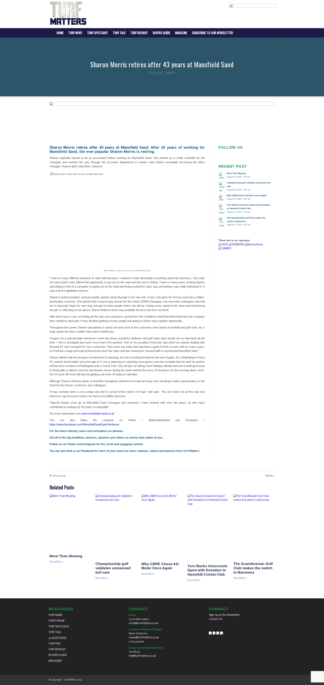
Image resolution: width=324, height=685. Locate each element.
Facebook (87, 450)
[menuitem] (60, 33)
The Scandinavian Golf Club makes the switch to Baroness (253, 568)
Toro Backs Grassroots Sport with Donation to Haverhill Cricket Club (207, 570)
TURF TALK (55, 632)
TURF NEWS (55, 615)
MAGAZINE (55, 661)
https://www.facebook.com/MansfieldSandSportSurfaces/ (84, 424)
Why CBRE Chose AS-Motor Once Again (160, 566)
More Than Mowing (66, 556)
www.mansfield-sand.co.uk (97, 413)
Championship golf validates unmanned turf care (112, 568)
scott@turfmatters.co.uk (143, 623)
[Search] (278, 33)
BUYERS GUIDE (58, 655)
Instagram (89, 444)
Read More (56, 562)
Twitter (71, 444)
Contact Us (215, 619)
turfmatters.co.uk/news (108, 431)
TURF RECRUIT (57, 649)
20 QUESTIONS (58, 638)
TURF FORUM (56, 621)
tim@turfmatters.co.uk (142, 656)
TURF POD (55, 643)
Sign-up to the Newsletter (224, 615)
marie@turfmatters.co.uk (144, 637)
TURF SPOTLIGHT (59, 626)
